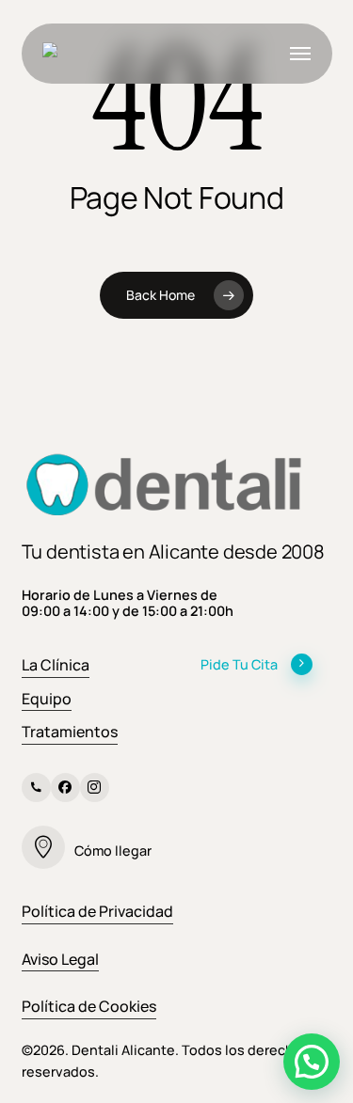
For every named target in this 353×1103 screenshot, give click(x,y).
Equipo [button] (47, 698)
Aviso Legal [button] (60, 959)
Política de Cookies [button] (89, 1006)
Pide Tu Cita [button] (239, 664)
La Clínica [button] (55, 664)
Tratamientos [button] (70, 731)
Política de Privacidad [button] (97, 911)
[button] (300, 53)
